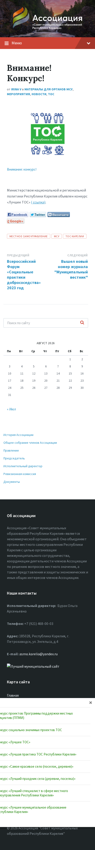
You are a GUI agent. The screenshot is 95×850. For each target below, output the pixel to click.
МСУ (56, 236)
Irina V (16, 89)
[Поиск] (82, 322)
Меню (17, 43)
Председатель (14, 458)
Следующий (77, 255)
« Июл (11, 409)
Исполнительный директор (22, 466)
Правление (11, 450)
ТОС (51, 94)
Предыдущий (18, 255)
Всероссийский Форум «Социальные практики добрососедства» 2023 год (24, 274)
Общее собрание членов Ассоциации (30, 443)
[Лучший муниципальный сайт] (33, 666)
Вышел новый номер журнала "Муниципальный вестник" (71, 269)
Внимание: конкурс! (21, 169)
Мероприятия (18, 94)
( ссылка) (38, 202)
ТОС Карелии (74, 236)
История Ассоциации (18, 435)
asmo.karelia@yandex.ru (38, 654)
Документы (11, 482)
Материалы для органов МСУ (48, 89)
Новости (39, 94)
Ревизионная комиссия (19, 474)
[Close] (90, 702)
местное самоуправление (28, 236)
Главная (13, 695)
